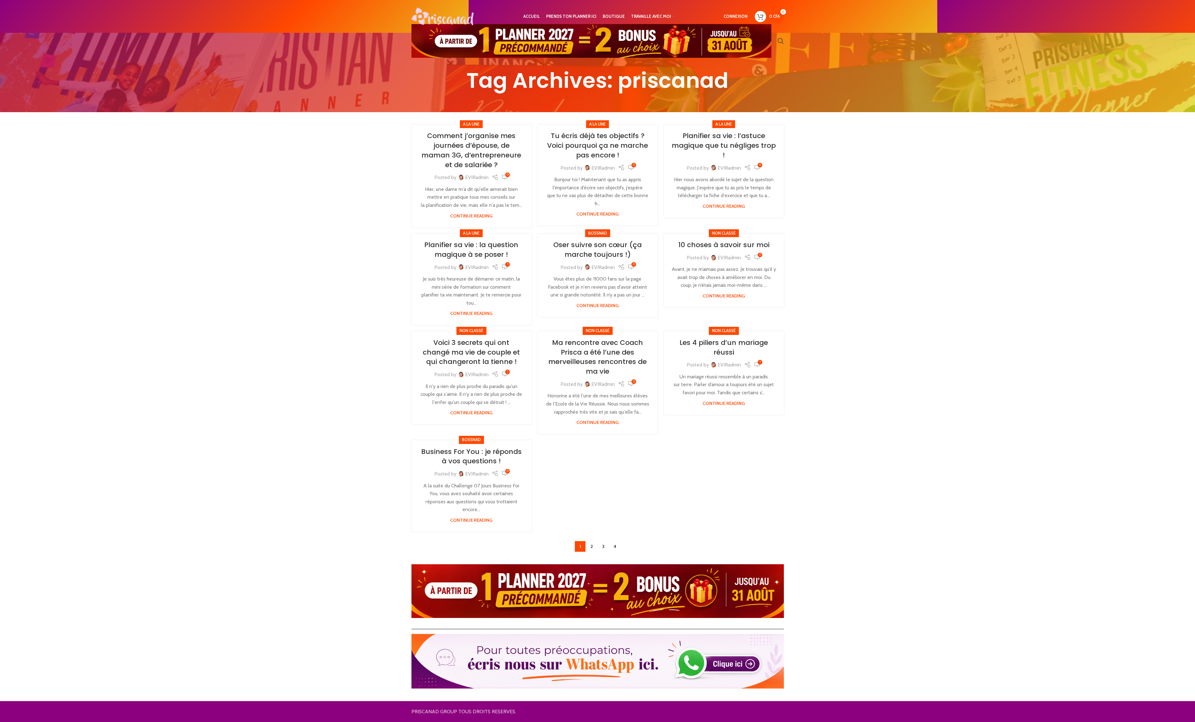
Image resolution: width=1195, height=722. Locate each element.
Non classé (724, 233)
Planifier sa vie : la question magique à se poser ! (471, 249)
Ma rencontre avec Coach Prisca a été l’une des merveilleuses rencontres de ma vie (597, 357)
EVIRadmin (477, 177)
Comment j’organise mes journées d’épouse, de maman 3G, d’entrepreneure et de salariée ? (471, 150)
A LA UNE (471, 124)
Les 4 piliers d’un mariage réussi (724, 347)
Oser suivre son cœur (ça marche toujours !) (597, 249)
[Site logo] (442, 16)
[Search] (780, 41)
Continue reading (471, 216)
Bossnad (597, 233)
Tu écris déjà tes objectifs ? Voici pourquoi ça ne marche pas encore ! (597, 145)
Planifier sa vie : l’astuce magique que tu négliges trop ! (724, 145)
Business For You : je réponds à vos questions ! (471, 456)
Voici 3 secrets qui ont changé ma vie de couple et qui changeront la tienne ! (471, 352)
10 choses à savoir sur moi (723, 245)
